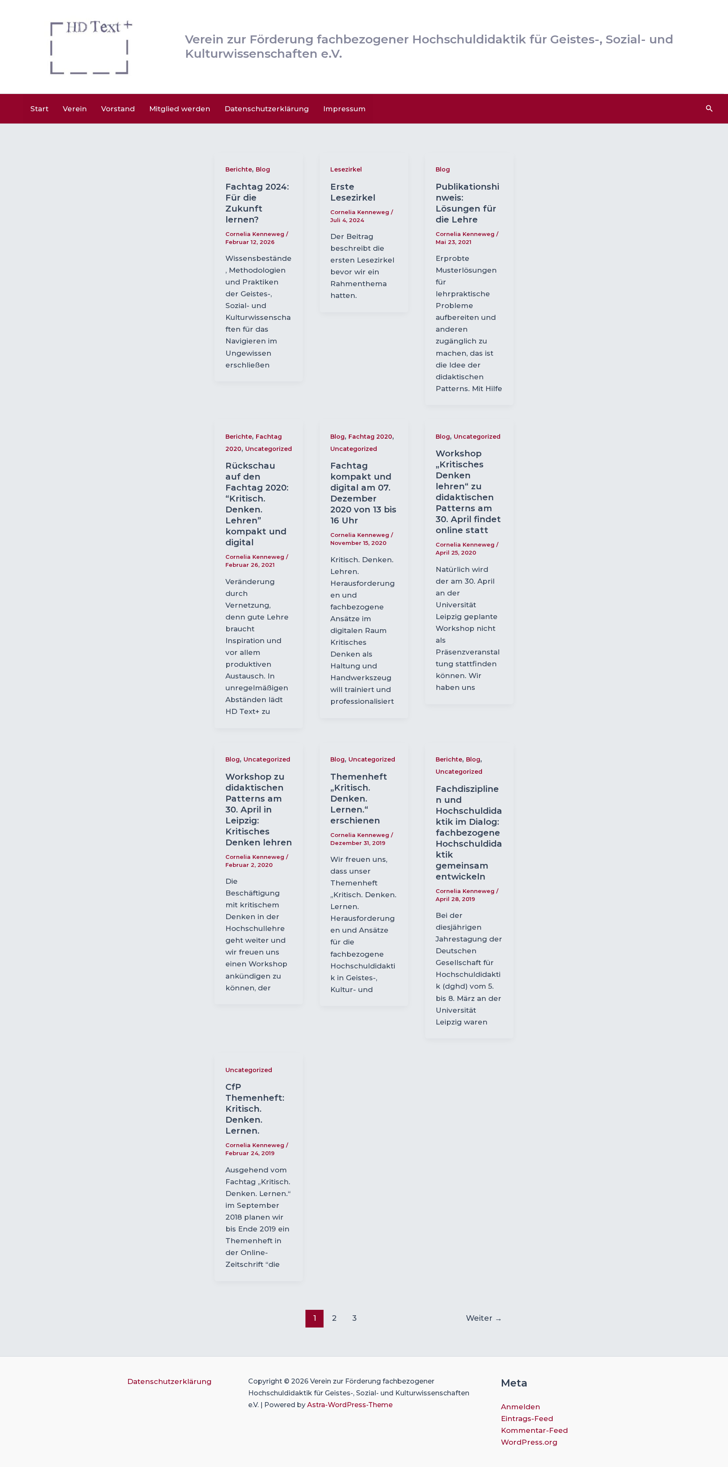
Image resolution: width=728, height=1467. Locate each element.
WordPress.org (529, 1442)
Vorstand (118, 109)
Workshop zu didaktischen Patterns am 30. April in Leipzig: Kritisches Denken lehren (258, 809)
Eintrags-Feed (527, 1418)
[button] (709, 108)
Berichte (238, 169)
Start (39, 109)
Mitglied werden (179, 109)
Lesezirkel (346, 169)
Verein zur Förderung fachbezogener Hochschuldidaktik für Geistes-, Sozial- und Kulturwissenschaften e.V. (429, 46)
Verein (75, 109)
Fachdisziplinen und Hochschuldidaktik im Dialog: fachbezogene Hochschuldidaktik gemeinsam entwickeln (469, 833)
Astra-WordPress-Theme (350, 1405)
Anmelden (520, 1407)
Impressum (344, 109)
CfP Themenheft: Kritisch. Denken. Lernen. (254, 1109)
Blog (263, 169)
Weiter (484, 1318)
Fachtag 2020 (370, 436)
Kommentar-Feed (534, 1430)
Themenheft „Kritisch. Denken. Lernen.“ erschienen (358, 799)
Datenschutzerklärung (267, 109)
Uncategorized (268, 449)
